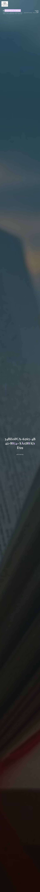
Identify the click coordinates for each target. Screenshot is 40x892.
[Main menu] (37, 12)
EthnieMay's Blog (11, 10)
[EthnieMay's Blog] (4, 4)
